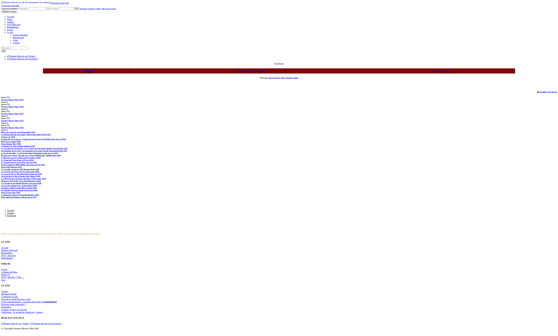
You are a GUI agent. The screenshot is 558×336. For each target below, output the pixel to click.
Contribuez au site (9, 296)
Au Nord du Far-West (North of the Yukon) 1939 (20, 176)
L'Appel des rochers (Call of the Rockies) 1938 (20, 195)
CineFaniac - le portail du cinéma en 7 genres (22, 312)
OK (76, 9)
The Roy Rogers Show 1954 (12, 107)
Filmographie (88, 70)
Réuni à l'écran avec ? (442, 71)
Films (9, 19)
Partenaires (6, 307)
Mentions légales (9, 294)
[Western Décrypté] (59, 2)
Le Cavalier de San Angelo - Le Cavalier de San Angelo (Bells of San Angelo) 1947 (34, 148)
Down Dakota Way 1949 (11, 144)
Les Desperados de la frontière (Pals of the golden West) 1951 (26, 134)
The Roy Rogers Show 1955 (12, 100)
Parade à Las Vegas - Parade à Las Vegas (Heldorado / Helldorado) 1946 (31, 155)
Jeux (3, 280)
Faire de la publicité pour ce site (15, 299)
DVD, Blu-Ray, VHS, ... (12, 277)
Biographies (6, 253)
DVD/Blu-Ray (14, 24)
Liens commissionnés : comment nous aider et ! (29, 302)
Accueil (10, 17)
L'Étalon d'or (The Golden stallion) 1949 (18, 146)
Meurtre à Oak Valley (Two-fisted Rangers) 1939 (21, 181)
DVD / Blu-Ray (8, 255)
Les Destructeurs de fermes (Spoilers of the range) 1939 (23, 179)
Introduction (18, 37)
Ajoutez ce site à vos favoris (14, 309)
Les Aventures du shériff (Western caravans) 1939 (21, 183)
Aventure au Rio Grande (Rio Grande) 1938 (19, 188)
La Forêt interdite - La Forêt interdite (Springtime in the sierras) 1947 (29, 153)
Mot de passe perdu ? (109, 9)
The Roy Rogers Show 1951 (12, 128)
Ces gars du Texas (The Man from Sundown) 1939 (21, 174)
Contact (16, 43)
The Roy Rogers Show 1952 (12, 121)
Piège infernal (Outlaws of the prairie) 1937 (19, 197)
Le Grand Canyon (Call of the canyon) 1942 (19, 162)
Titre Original (287, 78)
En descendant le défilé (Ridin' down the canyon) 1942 (23, 165)
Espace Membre (20, 35)
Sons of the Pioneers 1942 (11, 167)
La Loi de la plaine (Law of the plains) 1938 (19, 186)
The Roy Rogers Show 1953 (12, 114)
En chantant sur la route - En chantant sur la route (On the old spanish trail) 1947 (34, 151)
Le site (10, 32)
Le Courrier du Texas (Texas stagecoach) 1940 (20, 172)
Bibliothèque (13, 27)
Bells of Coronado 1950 (10, 141)
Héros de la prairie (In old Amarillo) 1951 (18, 132)
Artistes (10, 22)
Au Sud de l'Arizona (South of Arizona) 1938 (19, 190)
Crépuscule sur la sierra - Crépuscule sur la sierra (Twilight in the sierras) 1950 (33, 139)
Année (295, 78)
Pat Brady (11, 215)
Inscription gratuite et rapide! (90, 9)
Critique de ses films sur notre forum (252, 71)
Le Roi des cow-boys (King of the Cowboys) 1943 (21, 158)
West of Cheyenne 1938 (10, 193)
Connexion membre (10, 5)
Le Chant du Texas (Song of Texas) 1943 (17, 160)
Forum (10, 30)
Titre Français (274, 78)
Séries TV (5, 274)
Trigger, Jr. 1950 (8, 137)
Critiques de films (9, 272)
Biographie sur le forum (547, 92)
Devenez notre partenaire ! (13, 304)
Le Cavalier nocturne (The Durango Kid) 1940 (20, 169)
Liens (15, 40)
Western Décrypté (9, 250)
